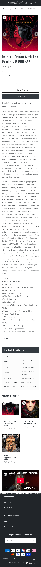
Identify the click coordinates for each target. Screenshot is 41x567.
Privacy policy (33, 559)
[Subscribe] (33, 540)
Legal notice (21, 562)
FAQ (6, 521)
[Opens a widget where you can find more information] (31, 563)
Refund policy (11, 562)
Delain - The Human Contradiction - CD (30, 423)
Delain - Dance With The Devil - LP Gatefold (10, 423)
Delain (23, 356)
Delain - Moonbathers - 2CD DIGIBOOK (10, 457)
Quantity (5, 71)
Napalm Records (27, 367)
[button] (4, 3)
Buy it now (20, 96)
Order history (9, 507)
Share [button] (6, 338)
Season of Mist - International (18, 559)
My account (8, 502)
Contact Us (8, 526)
